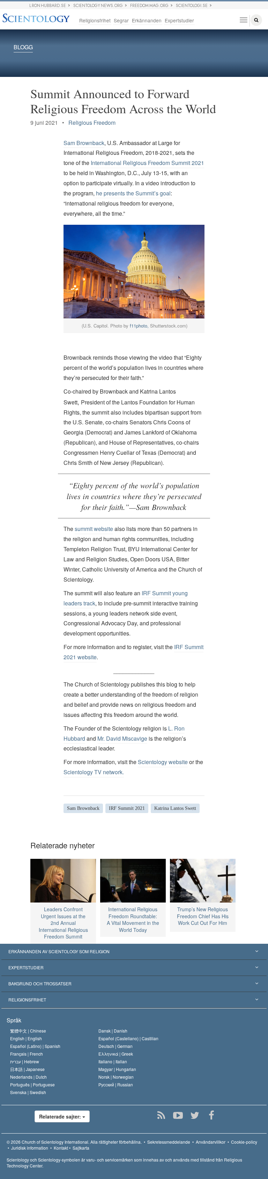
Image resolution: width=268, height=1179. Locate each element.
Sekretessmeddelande (168, 1142)
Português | (32, 1084)
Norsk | (116, 1077)
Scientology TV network (93, 772)
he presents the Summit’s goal (133, 193)
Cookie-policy (244, 1142)
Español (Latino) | (35, 1046)
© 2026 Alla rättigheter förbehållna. (74, 1142)
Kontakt (61, 1148)
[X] (195, 1115)
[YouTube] (178, 1115)
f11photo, (139, 325)
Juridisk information (29, 1148)
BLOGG (23, 47)
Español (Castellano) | (128, 1038)
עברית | (24, 1061)
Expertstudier (179, 20)
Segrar (121, 20)
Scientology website (163, 762)
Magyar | (117, 1069)
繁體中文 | (28, 1031)
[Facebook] (212, 1115)
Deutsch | (115, 1046)
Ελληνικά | (115, 1054)
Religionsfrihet (95, 20)
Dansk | (112, 1031)
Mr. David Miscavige (122, 738)
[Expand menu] (134, 952)
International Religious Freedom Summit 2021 (147, 163)
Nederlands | (28, 1077)
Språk (14, 1020)
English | (26, 1038)
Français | (26, 1054)
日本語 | (27, 1069)
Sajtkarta (81, 1148)
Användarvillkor (210, 1142)
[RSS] (161, 1115)
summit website (94, 529)
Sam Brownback (84, 143)
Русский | (115, 1084)
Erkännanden (147, 20)
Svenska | (28, 1092)
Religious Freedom (92, 122)
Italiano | (112, 1061)
